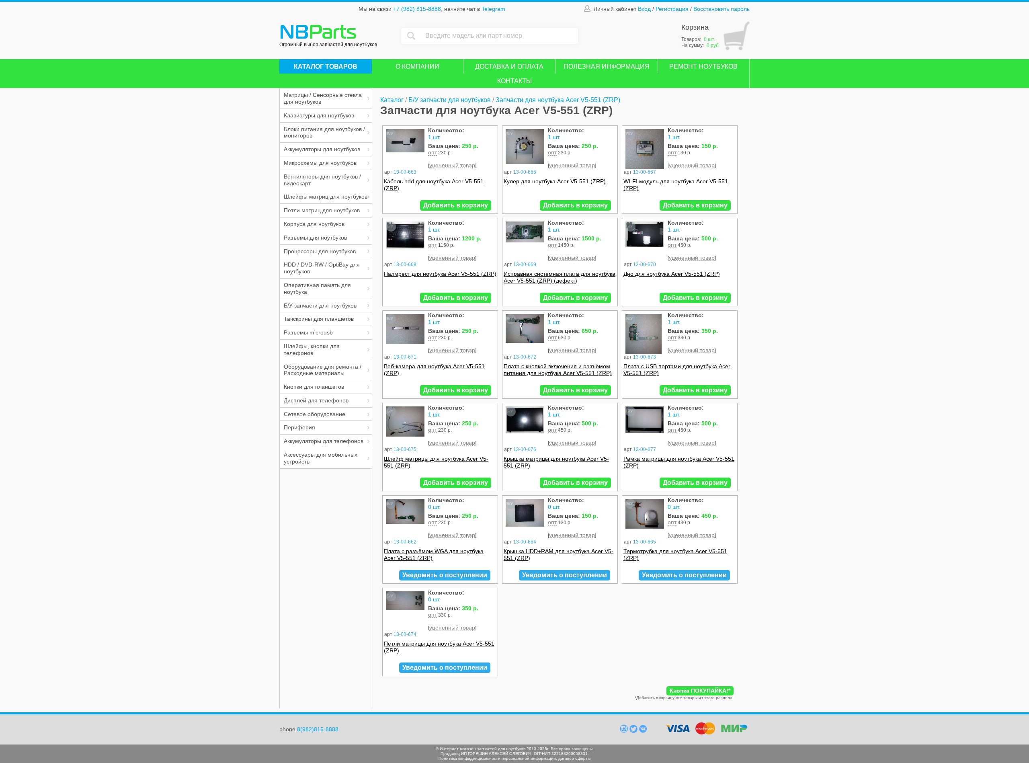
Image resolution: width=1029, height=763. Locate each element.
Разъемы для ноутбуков (315, 237)
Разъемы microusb (308, 332)
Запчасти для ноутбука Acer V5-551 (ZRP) (558, 99)
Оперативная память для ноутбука (317, 288)
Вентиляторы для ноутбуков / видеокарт (322, 180)
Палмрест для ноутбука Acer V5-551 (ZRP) (440, 274)
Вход (644, 9)
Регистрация (672, 9)
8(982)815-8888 (317, 729)
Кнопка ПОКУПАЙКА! (700, 690)
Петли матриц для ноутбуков (322, 210)
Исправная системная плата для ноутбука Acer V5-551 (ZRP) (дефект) (559, 277)
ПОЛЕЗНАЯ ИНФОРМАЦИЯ (607, 66)
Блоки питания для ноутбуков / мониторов (324, 132)
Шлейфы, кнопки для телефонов (312, 349)
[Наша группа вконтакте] (643, 731)
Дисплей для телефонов (316, 400)
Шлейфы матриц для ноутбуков (325, 196)
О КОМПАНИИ (417, 66)
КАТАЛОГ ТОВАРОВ (325, 66)
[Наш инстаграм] (624, 731)
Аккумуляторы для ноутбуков (322, 149)
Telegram (493, 9)
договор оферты (574, 758)
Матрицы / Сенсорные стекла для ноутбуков (323, 98)
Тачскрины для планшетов (319, 319)
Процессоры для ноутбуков (320, 251)
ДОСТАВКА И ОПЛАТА (509, 66)
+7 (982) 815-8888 (417, 9)
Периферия (299, 427)
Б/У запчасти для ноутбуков (320, 305)
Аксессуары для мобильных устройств (320, 458)
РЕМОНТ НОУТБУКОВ (703, 66)
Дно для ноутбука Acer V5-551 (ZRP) (671, 274)
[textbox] (499, 36)
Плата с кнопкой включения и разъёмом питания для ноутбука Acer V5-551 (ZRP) (558, 369)
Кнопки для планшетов (314, 387)
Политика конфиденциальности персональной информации (497, 758)
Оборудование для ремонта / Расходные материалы (322, 370)
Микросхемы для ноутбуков (320, 163)
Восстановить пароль (721, 9)
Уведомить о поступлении (444, 575)
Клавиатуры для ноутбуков (319, 115)
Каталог (392, 99)
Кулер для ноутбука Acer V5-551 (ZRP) (555, 181)
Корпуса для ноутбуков (314, 224)
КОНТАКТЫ (514, 81)
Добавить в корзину (455, 205)
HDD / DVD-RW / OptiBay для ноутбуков (322, 268)
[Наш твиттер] (634, 731)
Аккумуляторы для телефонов (323, 441)
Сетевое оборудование (314, 414)
